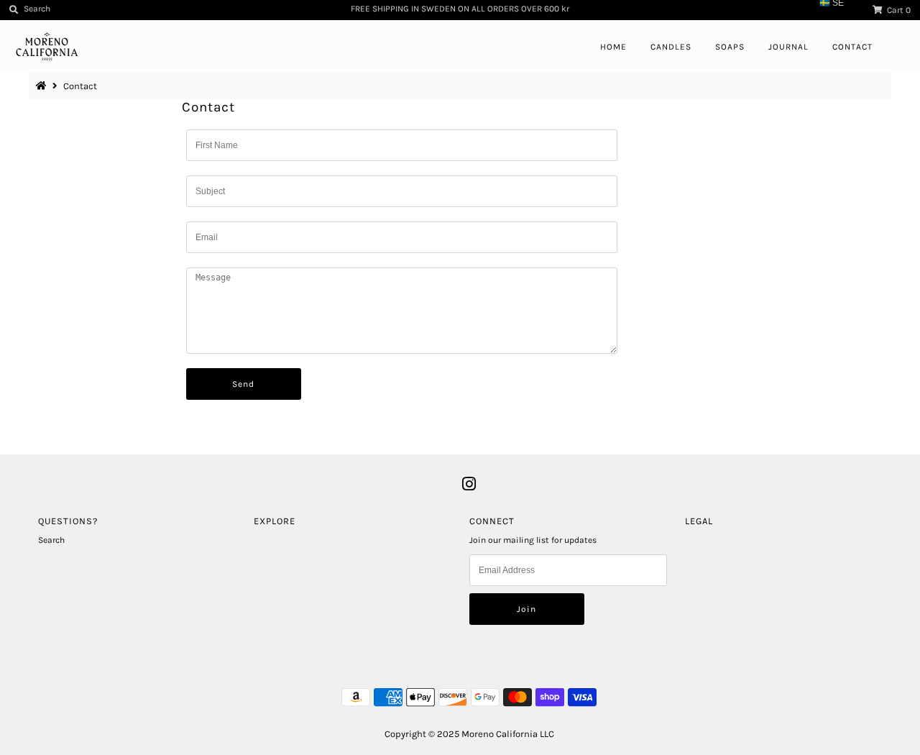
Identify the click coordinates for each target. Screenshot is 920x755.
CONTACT (852, 47)
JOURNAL (788, 47)
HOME (613, 47)
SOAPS (730, 47)
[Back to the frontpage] (43, 86)
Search (51, 540)
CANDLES (670, 47)
